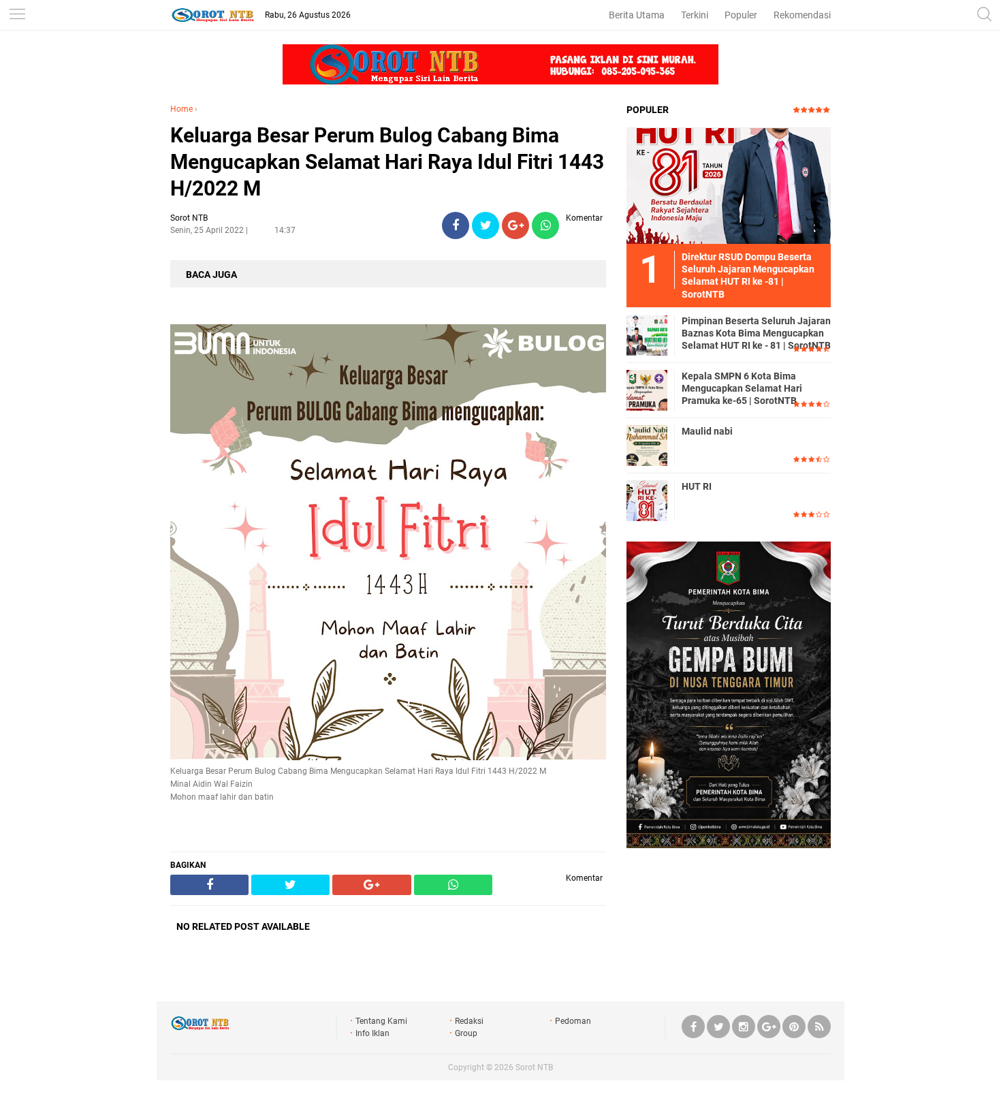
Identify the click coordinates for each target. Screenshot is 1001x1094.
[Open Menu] (17, 15)
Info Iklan (372, 1033)
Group (466, 1033)
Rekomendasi (802, 15)
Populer (741, 15)
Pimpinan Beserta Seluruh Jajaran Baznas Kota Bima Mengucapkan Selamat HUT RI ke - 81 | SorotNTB (756, 333)
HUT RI (697, 486)
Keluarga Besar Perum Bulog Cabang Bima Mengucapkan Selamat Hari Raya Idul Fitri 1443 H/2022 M (387, 161)
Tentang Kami (381, 1021)
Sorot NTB (534, 1067)
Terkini (694, 15)
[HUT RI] (646, 500)
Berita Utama (637, 15)
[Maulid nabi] (646, 445)
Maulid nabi (707, 431)
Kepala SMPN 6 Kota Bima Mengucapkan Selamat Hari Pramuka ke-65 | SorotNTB (742, 388)
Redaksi (469, 1021)
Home (181, 109)
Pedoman (573, 1021)
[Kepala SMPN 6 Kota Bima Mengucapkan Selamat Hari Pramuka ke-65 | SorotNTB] (646, 389)
